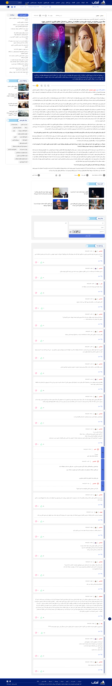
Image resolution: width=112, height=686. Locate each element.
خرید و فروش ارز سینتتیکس (21, 152)
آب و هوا (50, 681)
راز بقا (26, 127)
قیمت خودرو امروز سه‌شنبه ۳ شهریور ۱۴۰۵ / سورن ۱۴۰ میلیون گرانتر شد (12, 113)
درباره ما (79, 681)
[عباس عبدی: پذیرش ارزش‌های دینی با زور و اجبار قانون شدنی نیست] (96, 204)
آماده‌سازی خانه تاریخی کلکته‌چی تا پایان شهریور (19, 46)
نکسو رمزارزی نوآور (23, 143)
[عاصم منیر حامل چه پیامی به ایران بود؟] (23, 104)
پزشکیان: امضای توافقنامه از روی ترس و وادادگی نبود (20, 64)
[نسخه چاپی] (56, 175)
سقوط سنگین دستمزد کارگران (12, 87)
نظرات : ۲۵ (50, 15)
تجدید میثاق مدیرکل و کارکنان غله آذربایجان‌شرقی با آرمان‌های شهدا (21, 33)
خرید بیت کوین (24, 124)
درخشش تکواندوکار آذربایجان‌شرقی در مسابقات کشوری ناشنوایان (18, 52)
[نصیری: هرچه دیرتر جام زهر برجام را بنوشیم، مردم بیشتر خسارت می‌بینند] (60, 193)
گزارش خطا (83, 175)
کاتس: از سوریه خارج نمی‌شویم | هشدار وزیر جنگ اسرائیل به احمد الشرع (19, 69)
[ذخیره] (60, 175)
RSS (38, 681)
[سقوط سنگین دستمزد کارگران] (23, 87)
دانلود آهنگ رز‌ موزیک (23, 131)
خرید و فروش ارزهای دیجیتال (21, 159)
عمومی (97, 15)
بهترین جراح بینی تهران (22, 134)
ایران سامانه (9, 684)
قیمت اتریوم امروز (23, 162)
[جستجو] (7, 2)
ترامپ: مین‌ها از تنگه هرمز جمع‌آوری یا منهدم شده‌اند (18, 19)
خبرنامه (62, 681)
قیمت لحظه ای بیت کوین (22, 155)
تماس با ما (73, 681)
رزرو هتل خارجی (15, 140)
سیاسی (101, 15)
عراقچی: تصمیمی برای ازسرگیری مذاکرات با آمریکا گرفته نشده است (85, 9)
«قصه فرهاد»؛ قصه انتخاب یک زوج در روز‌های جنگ (18, 73)
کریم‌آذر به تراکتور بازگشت (22, 22)
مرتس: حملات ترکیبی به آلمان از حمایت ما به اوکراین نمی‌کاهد (18, 56)
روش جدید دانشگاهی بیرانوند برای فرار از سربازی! (19, 29)
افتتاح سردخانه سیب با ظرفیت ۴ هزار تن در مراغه (19, 38)
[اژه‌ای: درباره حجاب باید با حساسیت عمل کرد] (96, 193)
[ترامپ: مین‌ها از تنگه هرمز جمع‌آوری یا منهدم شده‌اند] (23, 96)
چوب (14, 131)
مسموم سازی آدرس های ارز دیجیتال (20, 146)
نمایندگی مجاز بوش (17, 127)
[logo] (99, 2)
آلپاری (15, 137)
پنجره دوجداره (14, 124)
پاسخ (99, 261)
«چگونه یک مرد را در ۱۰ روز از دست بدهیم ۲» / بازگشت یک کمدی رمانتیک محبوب (18, 42)
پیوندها (56, 681)
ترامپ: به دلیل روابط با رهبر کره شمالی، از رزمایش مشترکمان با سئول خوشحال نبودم (19, 60)
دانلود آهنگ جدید (23, 137)
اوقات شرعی (44, 681)
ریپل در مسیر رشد (23, 149)
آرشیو (67, 681)
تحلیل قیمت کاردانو (12, 149)
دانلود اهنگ (24, 140)
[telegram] (14, 7)
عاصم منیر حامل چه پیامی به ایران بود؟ (12, 104)
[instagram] (12, 7)
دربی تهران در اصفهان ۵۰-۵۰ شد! (21, 49)
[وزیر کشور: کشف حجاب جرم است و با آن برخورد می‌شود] (60, 204)
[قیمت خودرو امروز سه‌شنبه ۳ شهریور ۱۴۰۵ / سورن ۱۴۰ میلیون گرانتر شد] (23, 113)
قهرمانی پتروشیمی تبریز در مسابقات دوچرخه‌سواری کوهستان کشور (20, 25)
